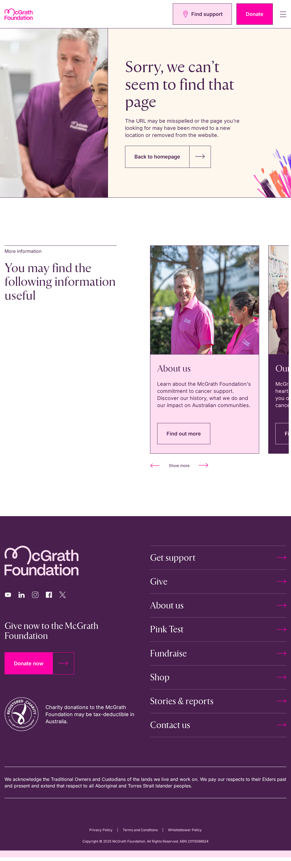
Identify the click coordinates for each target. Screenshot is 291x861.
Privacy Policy (101, 830)
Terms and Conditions (140, 830)
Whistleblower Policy (185, 830)
